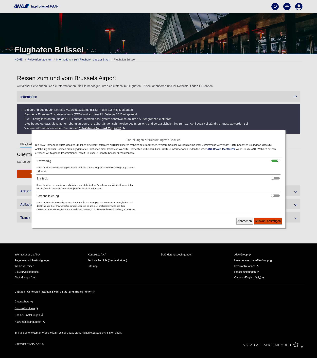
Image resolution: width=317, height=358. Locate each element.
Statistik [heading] (42, 178)
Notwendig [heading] (43, 161)
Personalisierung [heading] (47, 196)
